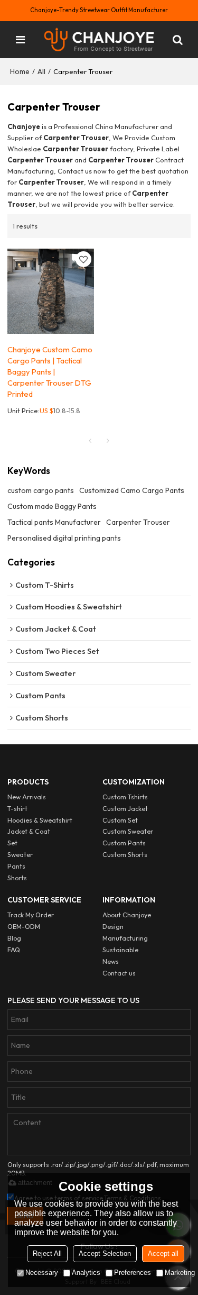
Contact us (119, 973)
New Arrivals (26, 797)
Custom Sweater (127, 831)
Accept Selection (105, 1253)
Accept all (163, 1253)
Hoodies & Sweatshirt (39, 820)
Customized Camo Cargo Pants (131, 490)
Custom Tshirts (125, 797)
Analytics (86, 1272)
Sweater (20, 855)
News (110, 961)
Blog (14, 938)
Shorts (17, 878)
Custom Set (120, 820)
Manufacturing (125, 938)
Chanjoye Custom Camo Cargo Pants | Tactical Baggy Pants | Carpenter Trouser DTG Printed (49, 371)
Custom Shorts (124, 855)
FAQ (13, 950)
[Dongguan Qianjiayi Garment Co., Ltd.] (99, 39)
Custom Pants (124, 843)
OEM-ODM (23, 927)
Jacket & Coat (28, 831)
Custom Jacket (125, 809)
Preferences (132, 1272)
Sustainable (120, 950)
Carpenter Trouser (138, 522)
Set (12, 843)
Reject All (47, 1253)
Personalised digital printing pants (64, 538)
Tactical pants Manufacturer (54, 522)
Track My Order (30, 915)
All (41, 71)
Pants (16, 866)
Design (113, 927)
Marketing (180, 1272)
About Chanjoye (126, 915)
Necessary (41, 1272)
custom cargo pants (40, 490)
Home (20, 71)
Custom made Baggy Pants (52, 506)
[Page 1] (90, 441)
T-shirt (17, 809)
